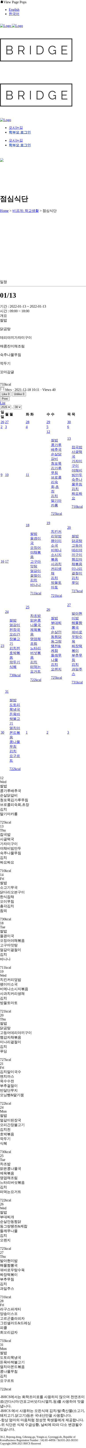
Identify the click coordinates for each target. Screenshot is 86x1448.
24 (7, 612)
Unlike (19, 394)
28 (27, 422)
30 (69, 422)
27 (7, 422)
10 (7, 475)
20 (69, 527)
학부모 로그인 (20, 132)
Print (5, 398)
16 (2, 561)
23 (2, 646)
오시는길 (16, 127)
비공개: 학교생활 (25, 211)
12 (48, 432)
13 (69, 438)
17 (7, 561)
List (2, 403)
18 (27, 525)
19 (48, 523)
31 (7, 691)
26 (2, 422)
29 (48, 422)
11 (27, 475)
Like (5, 394)
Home (4, 211)
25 (27, 607)
